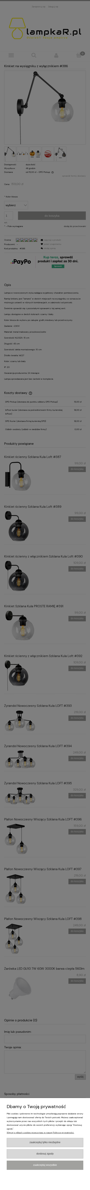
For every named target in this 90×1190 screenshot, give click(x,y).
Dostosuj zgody (45, 1153)
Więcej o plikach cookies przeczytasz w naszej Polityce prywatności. (40, 1132)
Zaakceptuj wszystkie (45, 1165)
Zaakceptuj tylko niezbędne (45, 1142)
